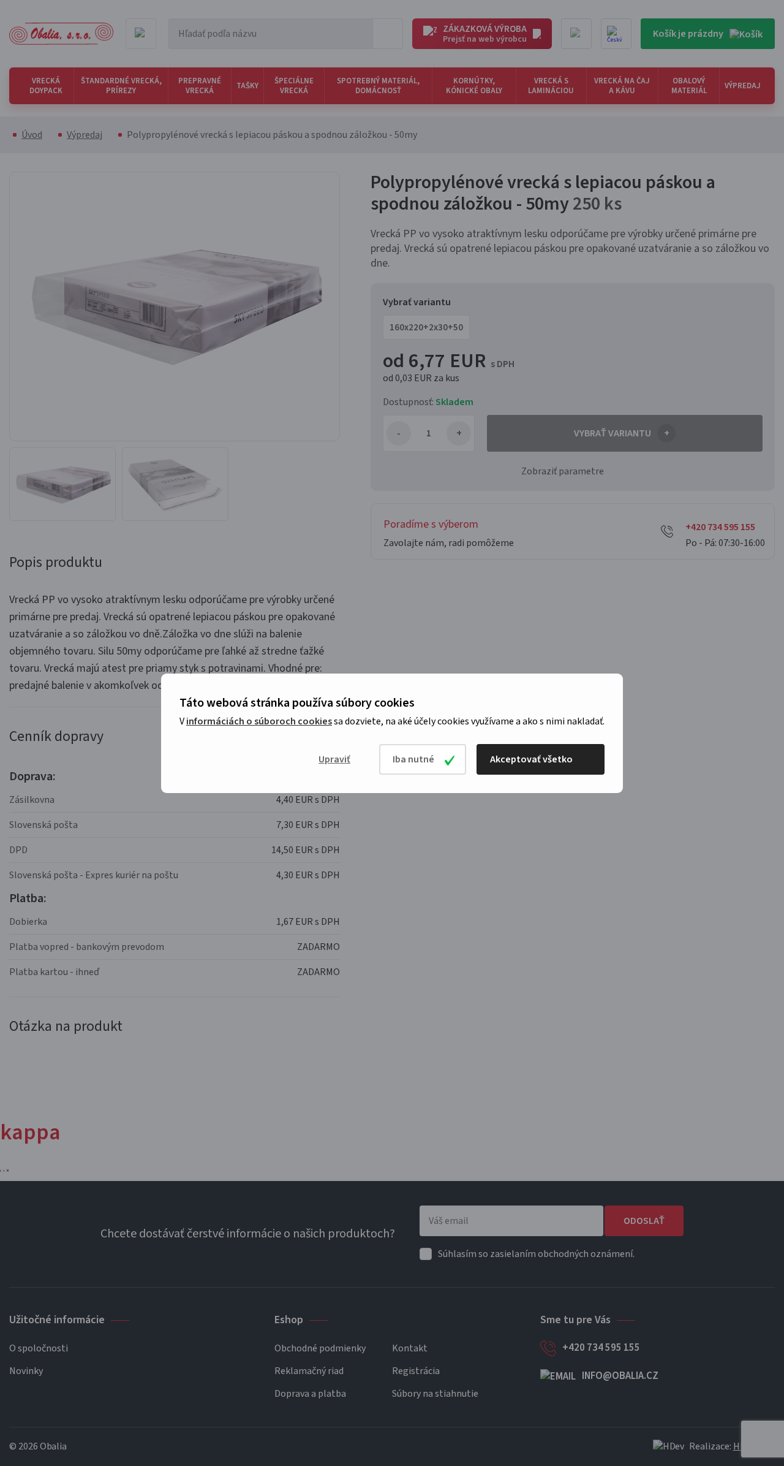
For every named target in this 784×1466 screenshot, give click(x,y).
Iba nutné (413, 759)
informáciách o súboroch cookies (259, 721)
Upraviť (334, 759)
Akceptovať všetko (531, 759)
